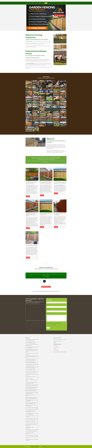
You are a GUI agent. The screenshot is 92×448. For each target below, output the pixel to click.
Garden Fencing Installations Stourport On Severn (31, 380)
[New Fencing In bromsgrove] (35, 118)
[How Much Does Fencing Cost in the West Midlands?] (60, 205)
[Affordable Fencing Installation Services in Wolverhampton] (56, 118)
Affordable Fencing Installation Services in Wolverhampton (31, 425)
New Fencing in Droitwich (29, 378)
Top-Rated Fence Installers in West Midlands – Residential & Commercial (32, 393)
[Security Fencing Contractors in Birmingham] (49, 113)
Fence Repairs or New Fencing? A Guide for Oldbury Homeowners (31, 345)
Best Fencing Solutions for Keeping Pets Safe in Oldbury (32, 354)
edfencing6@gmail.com (63, 0)
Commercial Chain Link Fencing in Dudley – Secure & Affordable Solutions (31, 383)
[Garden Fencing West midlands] (63, 103)
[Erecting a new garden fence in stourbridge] (42, 82)
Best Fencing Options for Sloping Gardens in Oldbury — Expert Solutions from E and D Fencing (32, 350)
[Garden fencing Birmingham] (56, 93)
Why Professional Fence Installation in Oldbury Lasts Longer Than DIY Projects (32, 340)
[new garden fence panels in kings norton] (35, 82)
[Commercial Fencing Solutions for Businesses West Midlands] (32, 174)
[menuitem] (29, 3)
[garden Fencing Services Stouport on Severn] (42, 93)
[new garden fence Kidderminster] (35, 87)
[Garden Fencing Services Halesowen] (32, 237)
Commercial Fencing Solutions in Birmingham (32, 435)
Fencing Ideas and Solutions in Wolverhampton (30, 428)
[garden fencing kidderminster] (49, 108)
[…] (37, 225)
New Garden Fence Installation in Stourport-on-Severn (32, 374)
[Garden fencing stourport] (29, 82)
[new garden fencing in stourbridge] (63, 113)
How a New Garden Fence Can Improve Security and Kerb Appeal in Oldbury (31, 342)
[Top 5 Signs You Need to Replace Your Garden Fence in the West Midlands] (60, 174)
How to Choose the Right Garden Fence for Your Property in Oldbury (31, 348)
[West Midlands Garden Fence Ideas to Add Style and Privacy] (46, 205)
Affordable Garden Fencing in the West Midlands (31, 395)
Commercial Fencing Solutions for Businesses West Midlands (32, 440)
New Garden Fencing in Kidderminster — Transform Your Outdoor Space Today (31, 360)
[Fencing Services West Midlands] (26, 3)
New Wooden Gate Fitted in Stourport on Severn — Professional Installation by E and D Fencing (32, 356)
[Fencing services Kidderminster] (29, 87)
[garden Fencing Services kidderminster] (49, 93)
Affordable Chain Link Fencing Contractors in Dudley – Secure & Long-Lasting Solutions (32, 385)
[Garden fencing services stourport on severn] (29, 93)
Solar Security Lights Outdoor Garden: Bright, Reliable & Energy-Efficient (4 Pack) (32, 403)
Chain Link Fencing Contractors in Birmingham (32, 409)
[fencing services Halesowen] (29, 103)
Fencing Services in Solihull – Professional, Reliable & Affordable (31, 406)
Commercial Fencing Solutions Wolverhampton (32, 429)
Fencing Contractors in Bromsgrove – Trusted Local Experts (32, 416)
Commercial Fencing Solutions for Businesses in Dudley (32, 437)
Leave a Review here (46, 286)
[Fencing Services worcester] (42, 98)
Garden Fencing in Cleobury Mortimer (31, 372)
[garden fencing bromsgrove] (49, 118)
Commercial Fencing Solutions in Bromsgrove (32, 418)
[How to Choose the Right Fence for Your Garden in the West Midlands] (46, 174)
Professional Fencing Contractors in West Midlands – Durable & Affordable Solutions (31, 398)
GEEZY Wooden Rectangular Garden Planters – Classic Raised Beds (32, 400)
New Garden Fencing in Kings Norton (31, 376)
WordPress (43, 446)
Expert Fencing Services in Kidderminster (31, 431)
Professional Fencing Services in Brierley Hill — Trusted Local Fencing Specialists (32, 367)
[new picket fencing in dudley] (56, 124)
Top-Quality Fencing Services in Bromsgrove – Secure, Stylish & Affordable (32, 414)
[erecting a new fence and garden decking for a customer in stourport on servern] (29, 98)
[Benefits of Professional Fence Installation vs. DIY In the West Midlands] (32, 205)
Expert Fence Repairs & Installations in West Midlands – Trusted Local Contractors (31, 388)
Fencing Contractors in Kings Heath (30, 421)
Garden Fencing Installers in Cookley (30, 369)
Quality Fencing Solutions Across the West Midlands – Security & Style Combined (31, 390)
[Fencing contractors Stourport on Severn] (63, 118)
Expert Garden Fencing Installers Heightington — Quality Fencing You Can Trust (32, 365)
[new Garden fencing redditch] (29, 113)
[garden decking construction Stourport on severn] (35, 98)
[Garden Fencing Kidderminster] (42, 87)
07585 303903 (58, 0)
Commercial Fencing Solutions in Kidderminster (30, 433)
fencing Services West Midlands (34, 446)
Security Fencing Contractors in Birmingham (32, 407)
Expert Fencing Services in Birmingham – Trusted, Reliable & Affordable (31, 411)
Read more (28, 196)
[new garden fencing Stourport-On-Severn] (35, 124)
